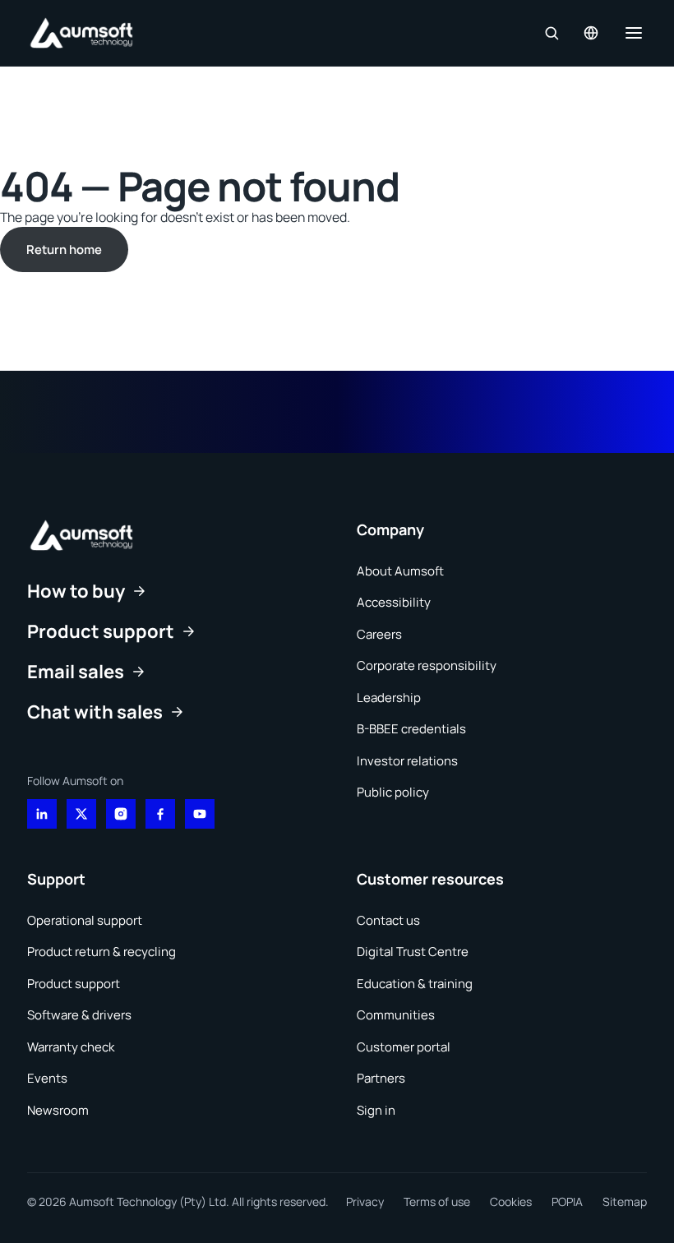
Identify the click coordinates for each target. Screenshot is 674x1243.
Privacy (365, 1201)
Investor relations (407, 760)
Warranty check (70, 1047)
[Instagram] (121, 814)
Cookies (511, 1201)
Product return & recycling (101, 951)
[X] (81, 814)
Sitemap (624, 1201)
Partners (381, 1078)
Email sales (75, 671)
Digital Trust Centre (413, 951)
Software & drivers (79, 1015)
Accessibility (394, 602)
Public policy (393, 792)
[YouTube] (200, 814)
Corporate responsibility (426, 665)
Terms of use (437, 1201)
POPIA (567, 1201)
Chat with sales (95, 712)
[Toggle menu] (634, 33)
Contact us (388, 920)
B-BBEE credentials (411, 728)
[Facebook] (160, 814)
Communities (396, 1015)
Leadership (389, 697)
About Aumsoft (400, 571)
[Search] (551, 33)
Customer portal (403, 1047)
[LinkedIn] (42, 814)
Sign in (376, 1110)
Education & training (415, 983)
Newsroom (58, 1110)
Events (47, 1078)
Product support (100, 631)
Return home (64, 249)
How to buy (76, 591)
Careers (379, 634)
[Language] (591, 33)
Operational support (84, 920)
